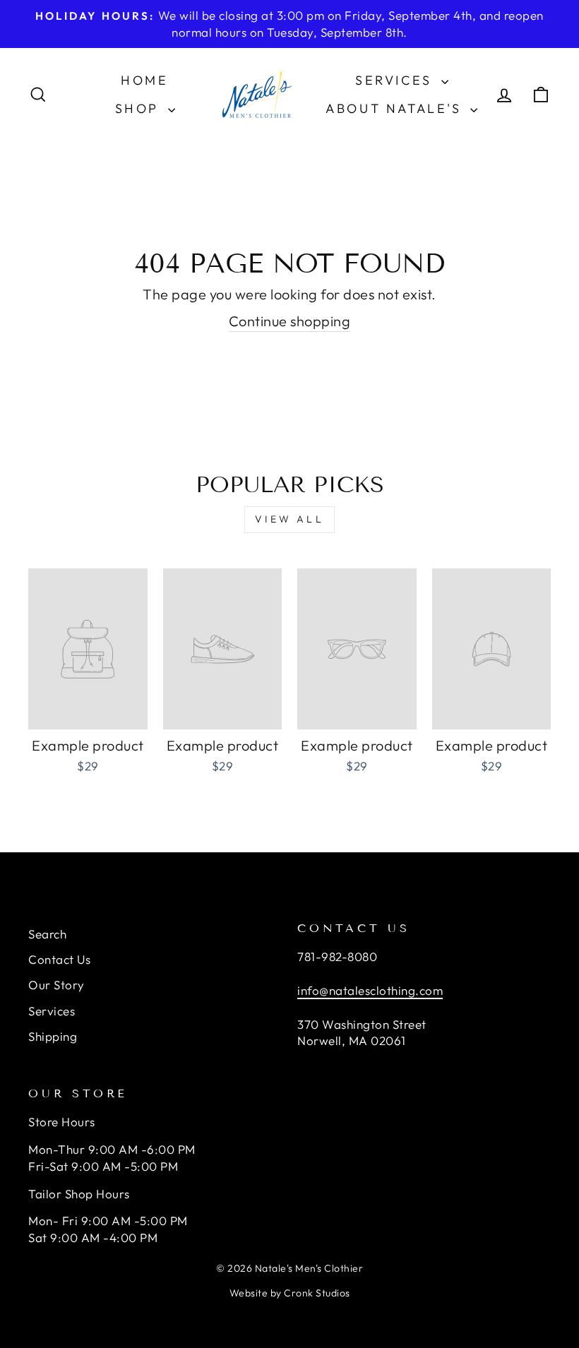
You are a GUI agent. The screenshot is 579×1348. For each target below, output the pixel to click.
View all (289, 519)
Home (144, 80)
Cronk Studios (317, 1293)
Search (47, 933)
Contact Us (59, 959)
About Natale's (396, 108)
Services (396, 80)
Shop (140, 108)
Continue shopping (290, 321)
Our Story (56, 984)
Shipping (52, 1036)
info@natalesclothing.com (370, 990)
